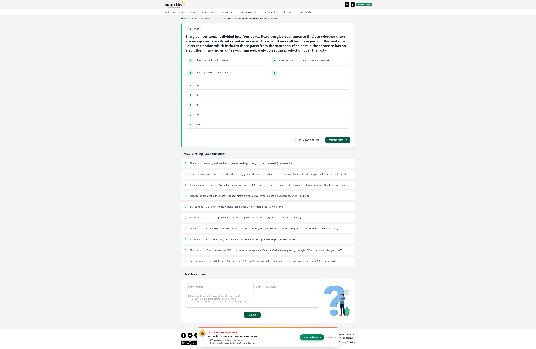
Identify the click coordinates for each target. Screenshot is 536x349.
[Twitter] (190, 335)
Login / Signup (364, 4)
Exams (192, 12)
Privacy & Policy (347, 342)
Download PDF (311, 139)
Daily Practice (270, 12)
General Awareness (249, 12)
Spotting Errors (220, 18)
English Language (206, 18)
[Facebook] (183, 335)
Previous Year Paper (173, 12)
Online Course (207, 12)
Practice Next (335, 139)
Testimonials (305, 12)
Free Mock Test (227, 12)
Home (186, 18)
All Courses (287, 12)
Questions (193, 18)
